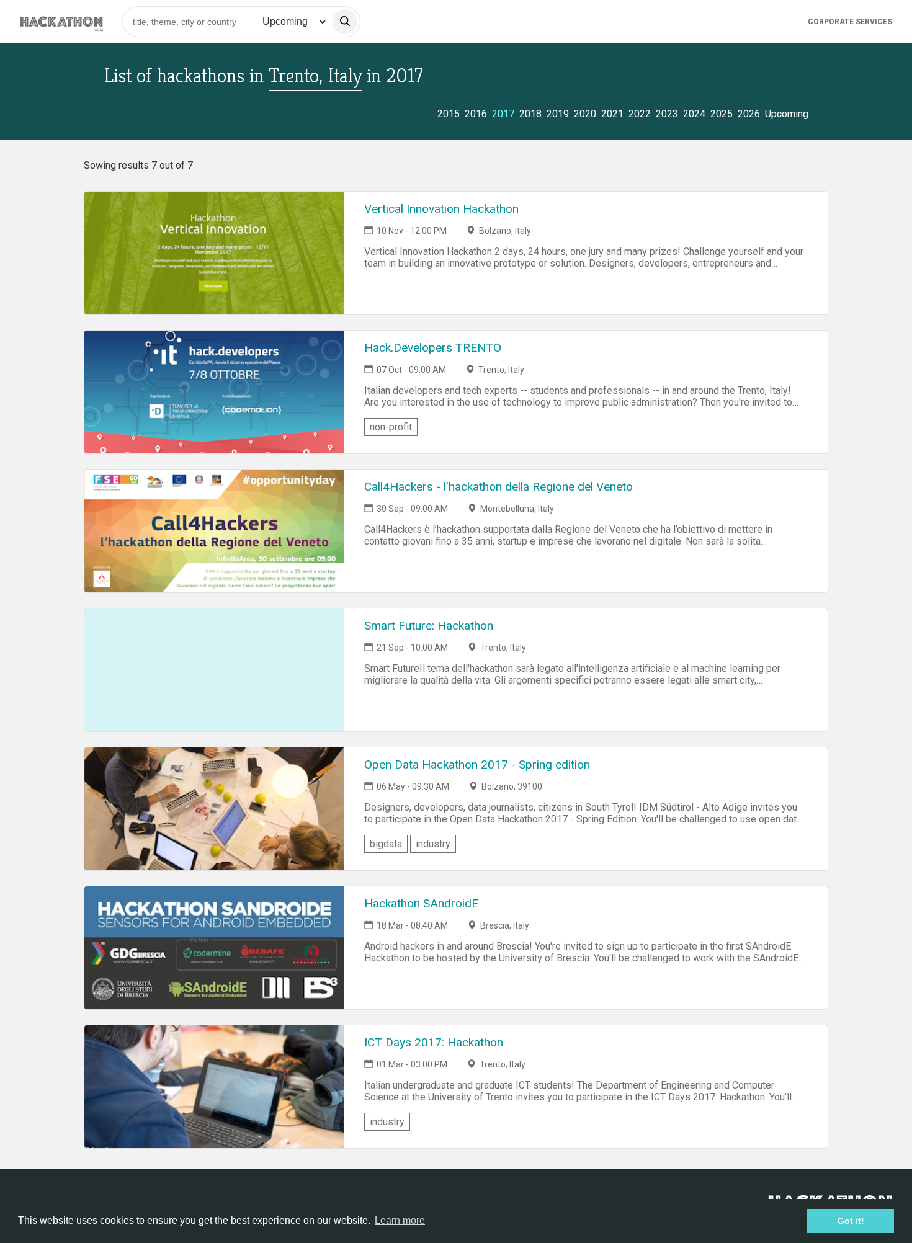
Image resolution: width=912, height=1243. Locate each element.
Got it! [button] (851, 1221)
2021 (612, 114)
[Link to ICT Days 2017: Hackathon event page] (214, 1086)
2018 (530, 114)
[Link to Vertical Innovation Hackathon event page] (214, 253)
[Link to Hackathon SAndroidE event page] (214, 947)
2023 (667, 114)
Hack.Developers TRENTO (432, 348)
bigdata (386, 844)
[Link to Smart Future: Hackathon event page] (214, 669)
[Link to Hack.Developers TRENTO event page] (214, 392)
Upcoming (786, 114)
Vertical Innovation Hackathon (441, 209)
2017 (503, 114)
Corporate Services (850, 21)
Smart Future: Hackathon (428, 625)
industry (433, 844)
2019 (558, 114)
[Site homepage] (61, 21)
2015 (448, 114)
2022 (639, 114)
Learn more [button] (400, 1220)
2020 (585, 114)
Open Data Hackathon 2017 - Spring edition (477, 764)
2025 (721, 114)
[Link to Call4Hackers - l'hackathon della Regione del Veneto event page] (214, 531)
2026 (749, 114)
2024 (694, 114)
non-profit (391, 427)
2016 (476, 114)
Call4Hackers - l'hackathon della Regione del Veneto (498, 486)
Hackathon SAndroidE (421, 903)
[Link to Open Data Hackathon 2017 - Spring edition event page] (214, 808)
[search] (345, 21)
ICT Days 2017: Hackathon (433, 1042)
